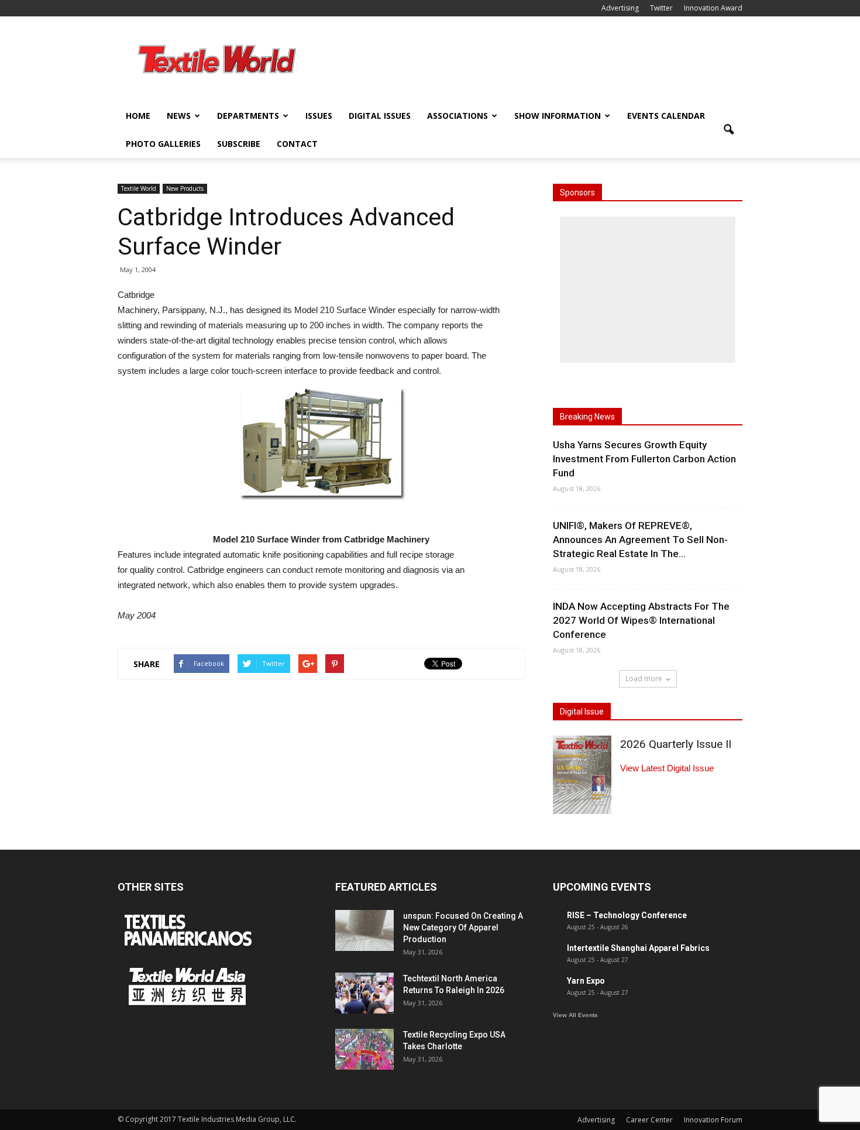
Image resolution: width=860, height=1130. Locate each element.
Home (138, 115)
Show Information (557, 115)
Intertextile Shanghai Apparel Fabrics (638, 948)
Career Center (649, 1120)
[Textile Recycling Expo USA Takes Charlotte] (364, 1049)
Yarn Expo (586, 980)
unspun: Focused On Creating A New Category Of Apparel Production (463, 927)
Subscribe (238, 143)
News (179, 115)
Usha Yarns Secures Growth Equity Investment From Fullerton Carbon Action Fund (644, 459)
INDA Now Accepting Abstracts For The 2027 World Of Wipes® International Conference (641, 620)
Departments (248, 115)
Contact (297, 143)
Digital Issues (380, 115)
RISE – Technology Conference (627, 915)
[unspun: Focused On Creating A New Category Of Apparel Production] (364, 930)
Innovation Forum (713, 1120)
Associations (457, 115)
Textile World (138, 188)
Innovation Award (713, 8)
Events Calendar (666, 115)
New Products (185, 188)
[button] (728, 130)
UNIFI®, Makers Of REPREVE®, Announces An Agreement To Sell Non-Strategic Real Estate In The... (640, 539)
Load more (643, 679)
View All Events (575, 1015)
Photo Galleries (163, 143)
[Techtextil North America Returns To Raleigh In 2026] (364, 993)
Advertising (620, 8)
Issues (318, 115)
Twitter (661, 8)
